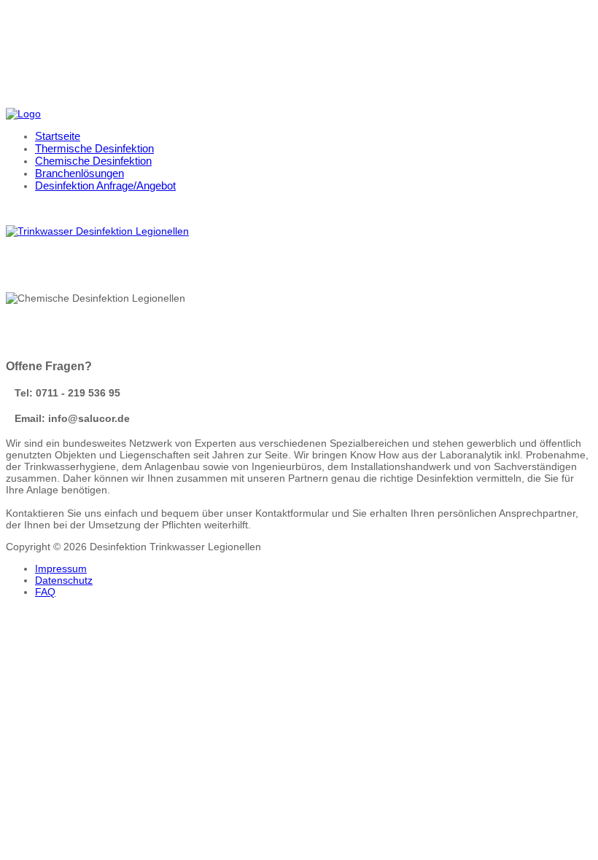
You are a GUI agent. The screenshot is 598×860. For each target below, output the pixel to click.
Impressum (61, 568)
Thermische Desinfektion (94, 148)
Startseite (57, 136)
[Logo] (23, 114)
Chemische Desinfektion (93, 161)
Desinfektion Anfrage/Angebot (105, 185)
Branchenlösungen (79, 173)
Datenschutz (64, 580)
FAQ (45, 592)
